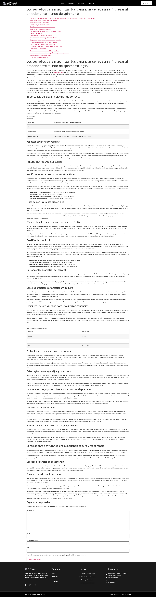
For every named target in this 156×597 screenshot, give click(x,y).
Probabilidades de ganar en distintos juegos (43, 42)
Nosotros (71, 3)
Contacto (91, 3)
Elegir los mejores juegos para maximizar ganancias (45, 40)
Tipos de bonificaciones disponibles (40, 29)
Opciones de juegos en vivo (38, 48)
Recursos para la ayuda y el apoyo (40, 57)
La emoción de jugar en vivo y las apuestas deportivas (46, 46)
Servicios (81, 3)
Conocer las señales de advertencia (40, 55)
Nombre (29, 533)
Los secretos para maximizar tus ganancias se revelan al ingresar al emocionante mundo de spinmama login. (62, 18)
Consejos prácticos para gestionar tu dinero (43, 38)
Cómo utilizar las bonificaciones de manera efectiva (45, 31)
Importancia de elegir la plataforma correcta (43, 20)
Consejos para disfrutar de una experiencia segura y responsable (49, 53)
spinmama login (58, 72)
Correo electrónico (33, 540)
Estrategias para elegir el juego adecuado (42, 44)
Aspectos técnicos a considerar (39, 22)
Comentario (30, 510)
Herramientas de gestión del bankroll (41, 35)
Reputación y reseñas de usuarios (40, 25)
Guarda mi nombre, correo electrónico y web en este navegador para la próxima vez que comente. (57, 555)
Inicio (62, 3)
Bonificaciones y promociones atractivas (42, 27)
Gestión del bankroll (36, 33)
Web (28, 547)
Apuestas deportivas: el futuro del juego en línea (44, 51)
